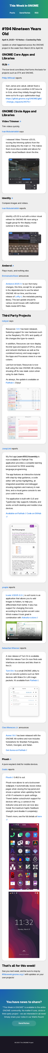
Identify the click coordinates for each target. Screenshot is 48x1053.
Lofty (17, 296)
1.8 (17, 329)
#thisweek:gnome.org (12, 974)
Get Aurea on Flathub (15, 750)
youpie (5, 587)
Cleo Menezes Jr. (10, 727)
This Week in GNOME (24, 5)
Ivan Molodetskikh (10, 131)
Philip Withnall (8, 78)
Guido (4, 769)
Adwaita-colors (29, 617)
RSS (36, 13)
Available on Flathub (15, 513)
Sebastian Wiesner (10, 648)
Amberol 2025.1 (13, 284)
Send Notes (24, 13)
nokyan (5, 321)
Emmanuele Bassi (10, 276)
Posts (12, 13)
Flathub (9, 383)
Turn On (9, 671)
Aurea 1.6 (10, 735)
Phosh (8, 777)
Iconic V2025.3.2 (14, 595)
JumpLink (6, 448)
